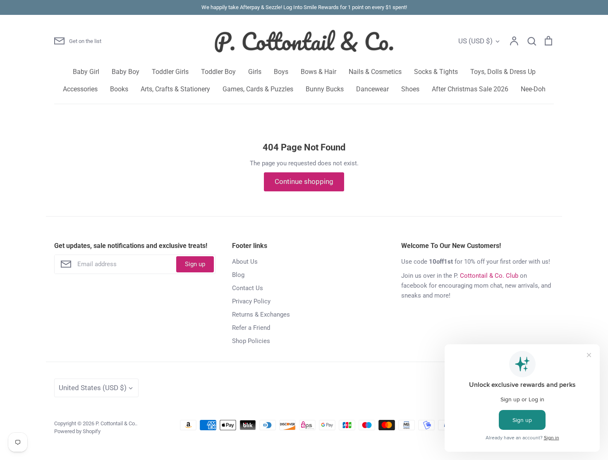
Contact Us (247, 288)
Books (119, 89)
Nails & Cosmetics (375, 72)
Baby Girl (86, 72)
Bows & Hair (318, 72)
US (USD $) (475, 41)
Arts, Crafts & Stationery (175, 89)
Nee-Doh (533, 89)
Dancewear (372, 89)
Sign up (195, 264)
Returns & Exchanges (261, 314)
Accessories (80, 89)
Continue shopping (304, 181)
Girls (254, 72)
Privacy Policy (251, 301)
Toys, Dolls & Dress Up (503, 72)
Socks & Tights (436, 72)
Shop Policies (251, 341)
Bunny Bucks (325, 89)
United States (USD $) (93, 388)
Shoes (410, 89)
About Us (245, 261)
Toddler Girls (170, 72)
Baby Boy (125, 72)
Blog (238, 275)
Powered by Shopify (77, 431)
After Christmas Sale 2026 (470, 89)
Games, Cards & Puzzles (258, 89)
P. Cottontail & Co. (116, 423)
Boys (281, 72)
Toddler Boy (218, 72)
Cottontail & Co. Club (489, 275)
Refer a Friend (251, 327)
